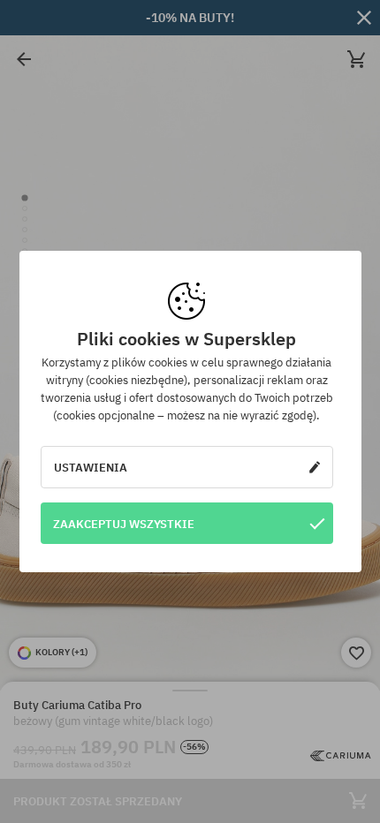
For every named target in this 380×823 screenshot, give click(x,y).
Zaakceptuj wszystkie (123, 524)
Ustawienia (90, 467)
